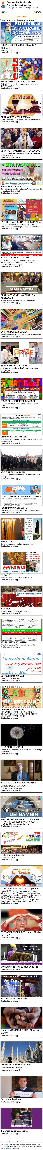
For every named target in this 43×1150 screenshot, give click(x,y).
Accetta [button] (8, 1148)
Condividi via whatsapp (10, 53)
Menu (6, 12)
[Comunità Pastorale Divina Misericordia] (3, 8)
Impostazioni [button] (16, 1148)
